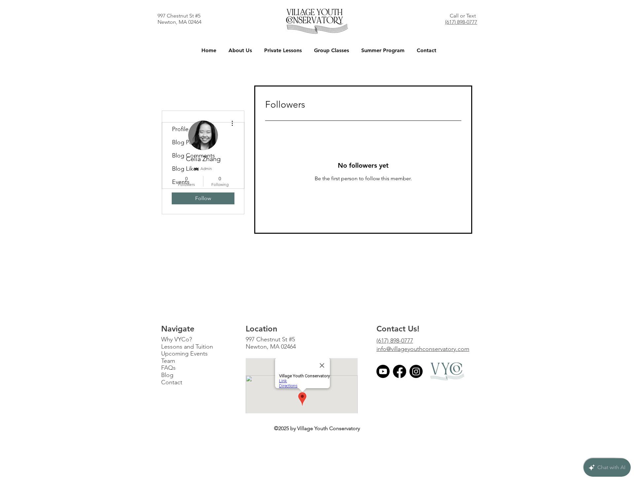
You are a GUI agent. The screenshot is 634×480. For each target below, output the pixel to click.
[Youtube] (383, 371)
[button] (240, 50)
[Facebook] (399, 371)
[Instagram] (416, 371)
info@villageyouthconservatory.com (422, 349)
